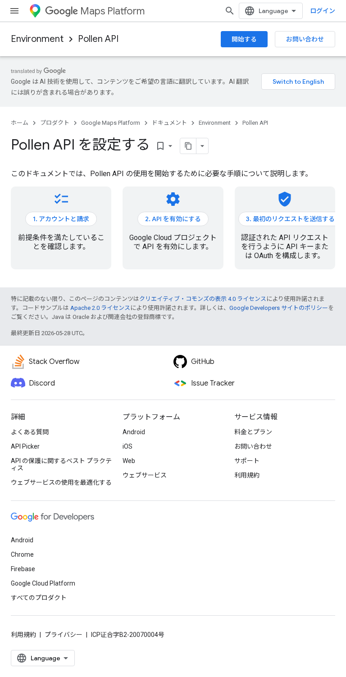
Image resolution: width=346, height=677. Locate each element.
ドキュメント (169, 122)
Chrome (22, 554)
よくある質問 (30, 432)
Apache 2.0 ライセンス (100, 307)
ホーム (19, 122)
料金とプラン (253, 432)
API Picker (25, 446)
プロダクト (54, 122)
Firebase (23, 568)
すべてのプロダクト (39, 597)
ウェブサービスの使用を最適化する (61, 482)
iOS (127, 446)
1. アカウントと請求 (61, 219)
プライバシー (63, 634)
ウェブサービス (145, 475)
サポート (247, 460)
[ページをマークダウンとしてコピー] (188, 146)
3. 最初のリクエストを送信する (290, 219)
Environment (37, 39)
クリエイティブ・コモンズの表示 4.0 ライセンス (202, 298)
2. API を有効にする (173, 219)
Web (129, 460)
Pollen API (98, 39)
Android (134, 432)
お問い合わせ (305, 39)
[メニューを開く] (14, 11)
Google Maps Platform (110, 122)
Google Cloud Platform (43, 583)
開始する (244, 39)
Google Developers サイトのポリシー (278, 307)
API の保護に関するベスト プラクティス (61, 464)
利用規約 (247, 475)
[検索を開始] (229, 10)
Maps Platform (112, 11)
